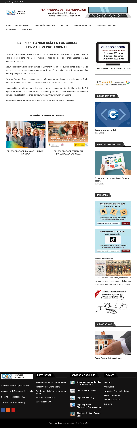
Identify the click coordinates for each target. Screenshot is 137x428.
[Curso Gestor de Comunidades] (113, 343)
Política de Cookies (112, 395)
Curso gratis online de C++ (107, 130)
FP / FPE (64, 25)
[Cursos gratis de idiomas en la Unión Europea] (25, 134)
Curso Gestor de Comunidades (109, 358)
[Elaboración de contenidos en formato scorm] (113, 163)
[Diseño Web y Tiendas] (72, 391)
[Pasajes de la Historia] (113, 268)
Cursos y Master (82, 25)
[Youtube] (13, 410)
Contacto (27, 29)
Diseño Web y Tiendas (86, 391)
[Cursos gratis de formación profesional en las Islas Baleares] (68, 134)
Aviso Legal (109, 387)
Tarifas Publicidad (112, 400)
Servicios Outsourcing (45, 397)
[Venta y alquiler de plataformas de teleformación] (85, 8)
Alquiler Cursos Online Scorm (48, 387)
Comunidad (11, 29)
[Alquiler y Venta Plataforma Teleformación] (72, 405)
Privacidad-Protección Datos (116, 391)
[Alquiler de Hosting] (72, 398)
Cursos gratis (22, 25)
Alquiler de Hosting (85, 397)
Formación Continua (45, 25)
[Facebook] (3, 410)
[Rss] (8, 410)
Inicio (8, 25)
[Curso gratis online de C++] (113, 114)
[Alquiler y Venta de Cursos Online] (72, 414)
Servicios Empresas (106, 25)
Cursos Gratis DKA (43, 402)
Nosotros (108, 382)
